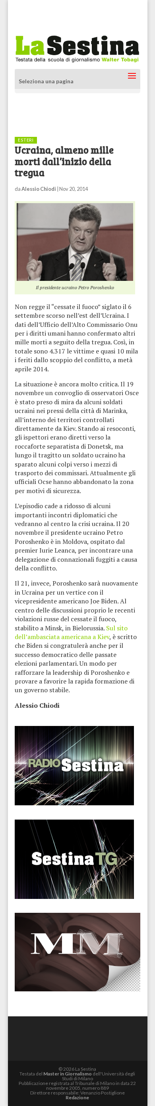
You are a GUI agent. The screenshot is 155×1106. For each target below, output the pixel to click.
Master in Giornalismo (67, 1074)
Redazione (77, 1097)
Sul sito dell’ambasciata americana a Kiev (71, 632)
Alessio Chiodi (38, 189)
